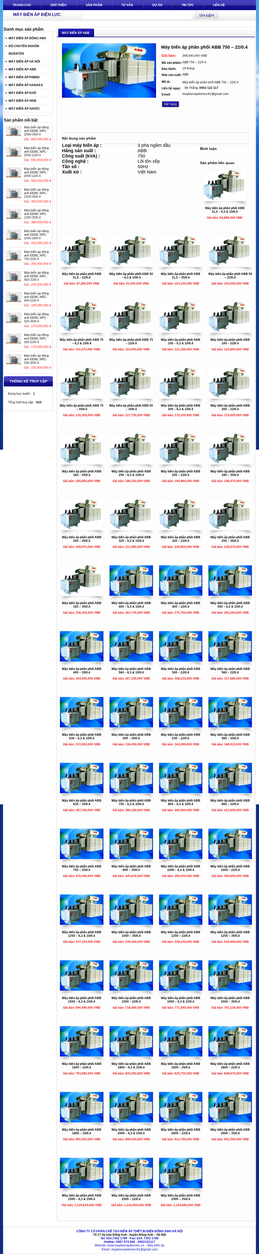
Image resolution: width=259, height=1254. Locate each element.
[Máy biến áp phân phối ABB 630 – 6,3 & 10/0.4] (81, 726)
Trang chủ (22, 5)
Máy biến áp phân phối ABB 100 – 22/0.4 (230, 341)
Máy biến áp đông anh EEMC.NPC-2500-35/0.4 (36, 131)
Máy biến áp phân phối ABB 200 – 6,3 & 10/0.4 (180, 407)
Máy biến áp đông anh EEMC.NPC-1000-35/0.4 (36, 234)
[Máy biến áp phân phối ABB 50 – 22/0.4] (230, 265)
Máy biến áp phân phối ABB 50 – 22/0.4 (230, 275)
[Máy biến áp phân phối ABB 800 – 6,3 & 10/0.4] (181, 792)
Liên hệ (219, 5)
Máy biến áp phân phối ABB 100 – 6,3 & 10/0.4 (180, 341)
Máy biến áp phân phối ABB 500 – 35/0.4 (131, 736)
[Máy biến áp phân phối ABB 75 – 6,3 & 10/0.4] (81, 331)
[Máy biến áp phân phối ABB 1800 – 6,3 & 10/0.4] (131, 1055)
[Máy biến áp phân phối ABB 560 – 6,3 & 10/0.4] (131, 660)
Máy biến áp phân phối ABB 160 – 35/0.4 (81, 473)
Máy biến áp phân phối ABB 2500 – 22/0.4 (131, 1197)
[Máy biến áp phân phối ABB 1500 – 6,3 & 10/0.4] (81, 989)
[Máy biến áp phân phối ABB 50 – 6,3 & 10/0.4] (131, 265)
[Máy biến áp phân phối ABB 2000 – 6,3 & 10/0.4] (131, 1121)
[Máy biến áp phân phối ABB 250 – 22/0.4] (181, 463)
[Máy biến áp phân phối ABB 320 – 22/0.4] (181, 529)
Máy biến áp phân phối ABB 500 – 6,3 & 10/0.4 (230, 604)
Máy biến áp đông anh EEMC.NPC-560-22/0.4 (36, 276)
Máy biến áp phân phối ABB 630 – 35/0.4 (81, 802)
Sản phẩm (94, 5)
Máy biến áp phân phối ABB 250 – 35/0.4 (230, 539)
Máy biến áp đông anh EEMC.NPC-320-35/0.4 (36, 317)
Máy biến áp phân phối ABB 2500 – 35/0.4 (180, 1197)
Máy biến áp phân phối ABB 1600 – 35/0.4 (180, 1065)
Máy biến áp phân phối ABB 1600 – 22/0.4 (81, 1065)
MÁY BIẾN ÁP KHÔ (22, 93)
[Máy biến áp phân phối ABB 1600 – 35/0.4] (181, 1055)
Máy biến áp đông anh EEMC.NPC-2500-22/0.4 (36, 151)
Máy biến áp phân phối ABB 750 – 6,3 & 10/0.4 (131, 802)
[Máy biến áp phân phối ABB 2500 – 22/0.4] (131, 1187)
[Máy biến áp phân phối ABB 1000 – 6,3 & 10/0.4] (181, 858)
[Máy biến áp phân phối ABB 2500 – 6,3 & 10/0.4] (81, 1187)
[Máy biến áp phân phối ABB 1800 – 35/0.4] (81, 1121)
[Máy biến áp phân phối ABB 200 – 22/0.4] (230, 397)
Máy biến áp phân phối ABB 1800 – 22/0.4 (230, 1065)
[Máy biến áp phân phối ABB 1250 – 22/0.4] (181, 924)
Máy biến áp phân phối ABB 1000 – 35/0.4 (131, 934)
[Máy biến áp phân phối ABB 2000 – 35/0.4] (230, 1121)
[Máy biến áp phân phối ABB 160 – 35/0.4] (81, 463)
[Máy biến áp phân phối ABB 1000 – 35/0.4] (131, 924)
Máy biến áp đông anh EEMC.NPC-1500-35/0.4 (36, 193)
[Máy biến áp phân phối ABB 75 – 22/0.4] (131, 331)
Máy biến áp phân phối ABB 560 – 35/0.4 (230, 736)
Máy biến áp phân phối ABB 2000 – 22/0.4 (180, 1131)
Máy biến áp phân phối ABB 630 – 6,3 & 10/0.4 (81, 736)
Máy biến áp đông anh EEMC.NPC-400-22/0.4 (36, 297)
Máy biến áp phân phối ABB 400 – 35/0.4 (81, 670)
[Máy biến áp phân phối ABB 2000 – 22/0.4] (181, 1121)
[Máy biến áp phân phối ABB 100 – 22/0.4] (230, 331)
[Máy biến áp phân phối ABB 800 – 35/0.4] (131, 858)
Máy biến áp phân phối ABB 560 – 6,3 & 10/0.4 (131, 670)
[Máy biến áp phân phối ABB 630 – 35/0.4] (81, 792)
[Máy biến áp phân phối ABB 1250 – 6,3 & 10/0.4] (81, 924)
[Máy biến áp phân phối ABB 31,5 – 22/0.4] (81, 265)
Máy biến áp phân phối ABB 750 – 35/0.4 (81, 868)
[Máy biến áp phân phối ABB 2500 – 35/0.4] (181, 1187)
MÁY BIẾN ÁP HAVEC (24, 108)
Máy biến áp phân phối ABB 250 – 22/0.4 (180, 473)
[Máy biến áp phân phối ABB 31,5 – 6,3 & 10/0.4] (225, 200)
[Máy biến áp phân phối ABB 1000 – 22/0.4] (230, 858)
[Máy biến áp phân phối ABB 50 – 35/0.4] (131, 397)
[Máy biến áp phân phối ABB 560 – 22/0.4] (230, 660)
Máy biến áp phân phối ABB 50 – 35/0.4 (131, 407)
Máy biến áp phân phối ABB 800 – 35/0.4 (131, 868)
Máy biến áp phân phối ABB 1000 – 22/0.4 (230, 868)
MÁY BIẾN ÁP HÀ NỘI (24, 61)
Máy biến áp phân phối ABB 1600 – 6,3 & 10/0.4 (180, 999)
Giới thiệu (58, 5)
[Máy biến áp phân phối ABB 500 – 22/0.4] (181, 660)
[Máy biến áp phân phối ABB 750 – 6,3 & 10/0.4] (131, 792)
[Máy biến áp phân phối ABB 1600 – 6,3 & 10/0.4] (181, 989)
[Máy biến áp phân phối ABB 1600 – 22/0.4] (81, 1055)
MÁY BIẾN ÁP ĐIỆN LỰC (37, 14)
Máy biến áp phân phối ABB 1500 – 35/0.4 (230, 999)
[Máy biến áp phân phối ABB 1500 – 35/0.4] (230, 989)
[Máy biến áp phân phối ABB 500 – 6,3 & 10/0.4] (230, 594)
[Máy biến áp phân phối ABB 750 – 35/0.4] (81, 858)
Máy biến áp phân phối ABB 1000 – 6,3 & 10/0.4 (180, 868)
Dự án (157, 5)
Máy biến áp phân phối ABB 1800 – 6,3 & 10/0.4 (131, 1065)
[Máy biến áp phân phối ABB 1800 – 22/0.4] (230, 1055)
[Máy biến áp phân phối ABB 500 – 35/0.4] (131, 726)
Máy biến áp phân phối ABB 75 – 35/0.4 (81, 407)
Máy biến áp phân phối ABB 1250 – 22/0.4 (180, 934)
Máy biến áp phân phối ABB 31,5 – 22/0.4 (81, 275)
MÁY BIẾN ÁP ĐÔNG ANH (27, 38)
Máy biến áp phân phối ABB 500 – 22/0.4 (180, 670)
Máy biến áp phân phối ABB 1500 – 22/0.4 (131, 999)
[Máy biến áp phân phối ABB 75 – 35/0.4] (81, 397)
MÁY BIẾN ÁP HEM (22, 101)
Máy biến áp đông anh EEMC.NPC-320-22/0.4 (36, 338)
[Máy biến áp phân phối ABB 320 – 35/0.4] (81, 594)
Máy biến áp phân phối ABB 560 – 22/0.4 (230, 670)
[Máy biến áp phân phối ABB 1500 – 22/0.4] (131, 989)
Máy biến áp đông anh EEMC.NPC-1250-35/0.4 (36, 214)
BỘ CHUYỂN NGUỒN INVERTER (24, 49)
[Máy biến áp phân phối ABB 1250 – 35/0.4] (230, 924)
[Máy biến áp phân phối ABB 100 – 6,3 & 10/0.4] (181, 331)
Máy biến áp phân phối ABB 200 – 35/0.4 (81, 539)
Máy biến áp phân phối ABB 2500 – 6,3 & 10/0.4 (81, 1197)
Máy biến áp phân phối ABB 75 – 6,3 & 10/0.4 (81, 341)
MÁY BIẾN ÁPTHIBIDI (24, 77)
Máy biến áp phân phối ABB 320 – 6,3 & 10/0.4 (131, 539)
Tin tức (188, 5)
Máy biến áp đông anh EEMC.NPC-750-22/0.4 (36, 255)
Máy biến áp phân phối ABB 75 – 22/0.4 (131, 341)
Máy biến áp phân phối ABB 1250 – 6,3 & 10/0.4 (81, 934)
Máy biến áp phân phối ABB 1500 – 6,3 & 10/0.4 (81, 999)
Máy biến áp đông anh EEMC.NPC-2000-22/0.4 (36, 172)
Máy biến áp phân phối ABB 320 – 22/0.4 (180, 539)
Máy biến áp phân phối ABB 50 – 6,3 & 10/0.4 (131, 275)
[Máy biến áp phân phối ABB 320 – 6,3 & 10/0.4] (131, 529)
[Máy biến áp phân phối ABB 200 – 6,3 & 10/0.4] (181, 397)
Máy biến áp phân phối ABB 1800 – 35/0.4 (81, 1131)
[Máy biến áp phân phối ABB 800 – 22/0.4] (230, 792)
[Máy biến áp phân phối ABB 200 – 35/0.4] (81, 529)
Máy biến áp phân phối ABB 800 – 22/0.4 (230, 802)
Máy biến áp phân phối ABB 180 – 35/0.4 (230, 473)
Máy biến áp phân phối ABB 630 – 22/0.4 (180, 736)
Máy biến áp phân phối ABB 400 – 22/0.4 (180, 604)
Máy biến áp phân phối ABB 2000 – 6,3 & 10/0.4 (131, 1131)
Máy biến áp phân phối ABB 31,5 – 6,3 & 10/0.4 (225, 209)
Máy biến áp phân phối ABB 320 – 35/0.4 (81, 604)
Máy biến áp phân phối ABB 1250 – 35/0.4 (230, 934)
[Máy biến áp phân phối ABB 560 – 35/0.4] (230, 726)
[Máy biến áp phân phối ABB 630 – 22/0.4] (181, 726)
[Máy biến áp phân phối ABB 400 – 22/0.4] (181, 594)
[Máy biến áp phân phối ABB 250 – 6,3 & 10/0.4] (131, 463)
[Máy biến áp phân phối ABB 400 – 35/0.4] (81, 660)
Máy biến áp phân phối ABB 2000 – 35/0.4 (230, 1131)
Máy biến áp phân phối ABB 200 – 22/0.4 (230, 407)
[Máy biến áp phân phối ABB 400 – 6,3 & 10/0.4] (131, 594)
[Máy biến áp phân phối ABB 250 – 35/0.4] (230, 529)
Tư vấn (127, 5)
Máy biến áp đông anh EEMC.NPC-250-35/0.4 (36, 359)
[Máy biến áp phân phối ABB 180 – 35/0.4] (230, 463)
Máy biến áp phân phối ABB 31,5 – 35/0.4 (180, 275)
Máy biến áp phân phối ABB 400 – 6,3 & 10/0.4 (131, 604)
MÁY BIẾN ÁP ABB (22, 69)
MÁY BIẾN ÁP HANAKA (26, 85)
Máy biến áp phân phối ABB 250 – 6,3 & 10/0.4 (131, 473)
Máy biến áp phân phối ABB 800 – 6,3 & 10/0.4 (180, 802)
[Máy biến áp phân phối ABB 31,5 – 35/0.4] (181, 265)
